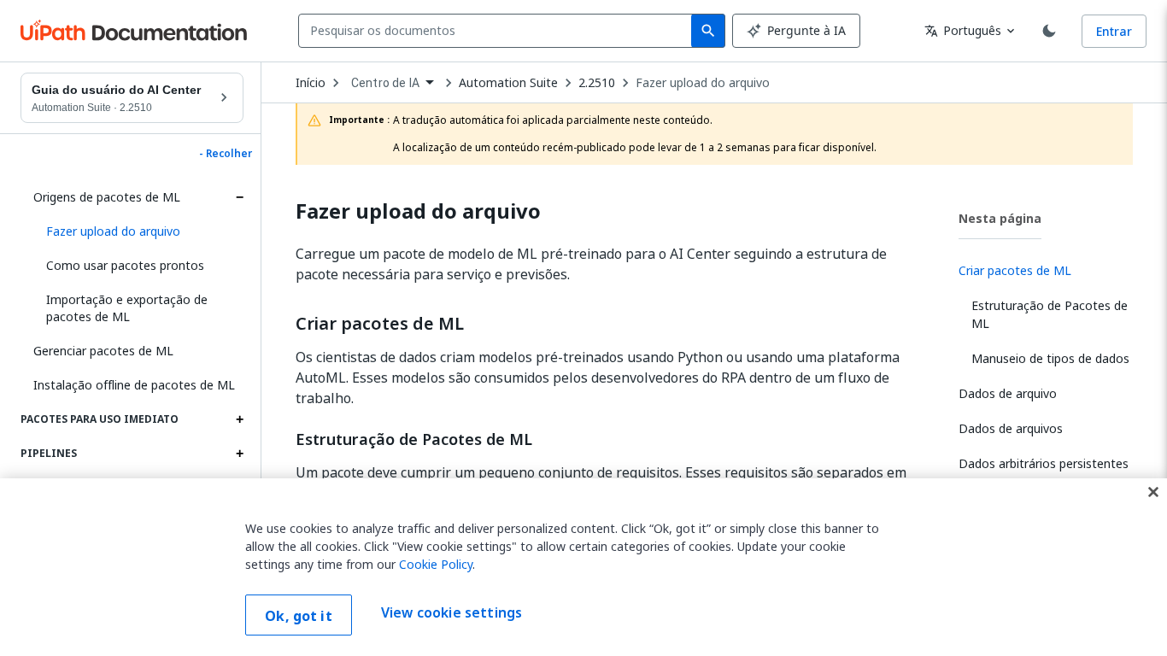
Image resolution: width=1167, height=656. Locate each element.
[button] (138, 231)
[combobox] (498, 30)
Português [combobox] (962, 30)
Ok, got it (298, 616)
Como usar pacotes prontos (125, 265)
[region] (583, 567)
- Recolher (225, 153)
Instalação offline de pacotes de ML (134, 385)
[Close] (1153, 492)
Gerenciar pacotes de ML (103, 351)
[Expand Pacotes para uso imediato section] (239, 419)
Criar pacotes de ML (380, 324)
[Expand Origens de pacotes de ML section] (239, 197)
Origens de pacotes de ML (106, 197)
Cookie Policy (435, 564)
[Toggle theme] (1049, 31)
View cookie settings (451, 613)
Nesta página (1000, 218)
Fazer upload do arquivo (703, 83)
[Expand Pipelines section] (239, 453)
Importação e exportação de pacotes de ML (127, 307)
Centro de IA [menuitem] (385, 83)
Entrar (1114, 31)
